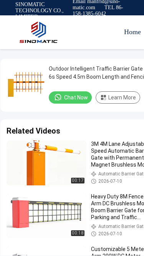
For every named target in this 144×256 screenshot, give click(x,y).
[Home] (38, 32)
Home (132, 32)
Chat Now (76, 97)
